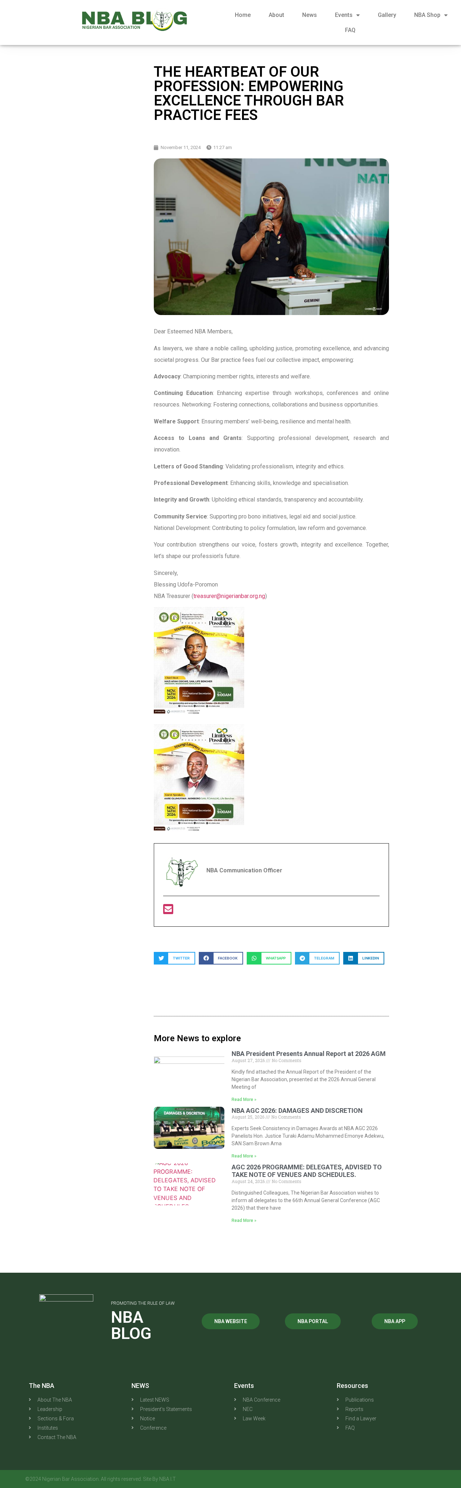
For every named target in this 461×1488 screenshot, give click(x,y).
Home (243, 15)
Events (344, 15)
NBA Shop (427, 15)
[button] (174, 958)
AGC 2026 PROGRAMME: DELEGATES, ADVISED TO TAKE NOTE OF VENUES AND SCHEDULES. (307, 1171)
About (276, 15)
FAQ (350, 30)
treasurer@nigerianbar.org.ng (229, 596)
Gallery (387, 15)
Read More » (244, 1099)
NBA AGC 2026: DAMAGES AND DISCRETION (297, 1110)
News (309, 15)
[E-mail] (168, 911)
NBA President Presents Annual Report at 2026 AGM (309, 1053)
